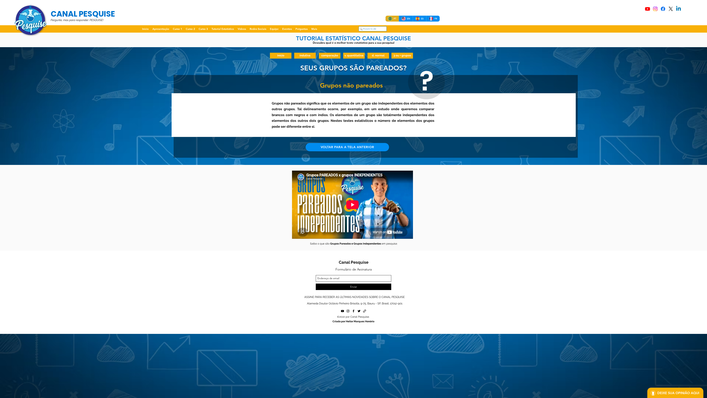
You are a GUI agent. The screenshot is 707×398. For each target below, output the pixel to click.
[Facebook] (663, 9)
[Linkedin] (678, 9)
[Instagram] (655, 9)
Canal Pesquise (353, 262)
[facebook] (353, 311)
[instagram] (348, 311)
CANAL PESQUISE (83, 13)
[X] (671, 9)
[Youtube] (647, 9)
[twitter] (359, 311)
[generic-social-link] (364, 311)
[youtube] (342, 311)
